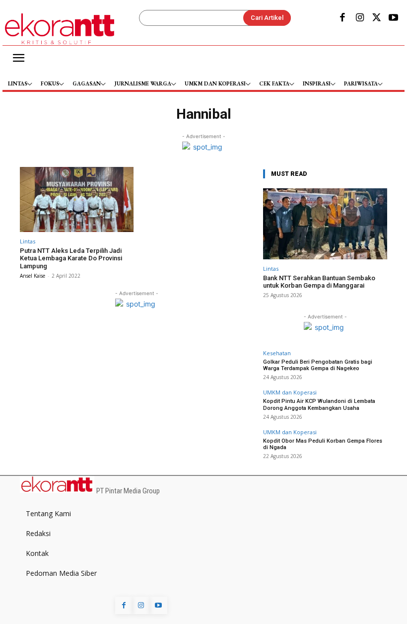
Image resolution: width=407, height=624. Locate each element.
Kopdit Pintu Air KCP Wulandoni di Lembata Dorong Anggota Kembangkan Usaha (319, 404)
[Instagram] (359, 18)
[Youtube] (393, 18)
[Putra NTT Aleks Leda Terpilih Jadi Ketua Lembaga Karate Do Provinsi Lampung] (77, 199)
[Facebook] (342, 18)
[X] (376, 18)
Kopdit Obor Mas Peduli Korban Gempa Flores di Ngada (322, 444)
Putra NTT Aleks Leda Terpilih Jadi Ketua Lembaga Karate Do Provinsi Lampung (71, 258)
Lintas (27, 241)
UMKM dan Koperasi (290, 392)
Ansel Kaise (32, 275)
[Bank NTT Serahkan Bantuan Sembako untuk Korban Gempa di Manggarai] (325, 223)
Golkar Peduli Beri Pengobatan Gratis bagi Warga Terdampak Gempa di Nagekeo (317, 365)
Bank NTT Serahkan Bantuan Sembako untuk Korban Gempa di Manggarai (319, 282)
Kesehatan (277, 353)
